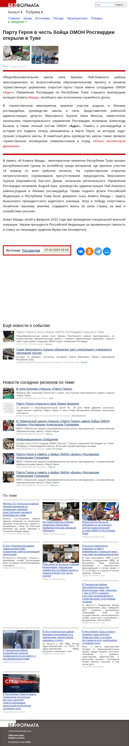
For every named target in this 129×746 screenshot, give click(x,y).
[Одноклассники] (89, 251)
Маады (33, 97)
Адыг (8, 92)
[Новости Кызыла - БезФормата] (20, 4)
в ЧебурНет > (17, 22)
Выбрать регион (16, 738)
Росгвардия (31, 250)
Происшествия (77, 18)
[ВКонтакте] (81, 251)
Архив (27, 18)
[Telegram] (98, 251)
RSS (29, 742)
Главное (14, 18)
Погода (58, 18)
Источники (42, 18)
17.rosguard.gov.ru (17, 66)
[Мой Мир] (107, 251)
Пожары (96, 18)
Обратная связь (16, 735)
